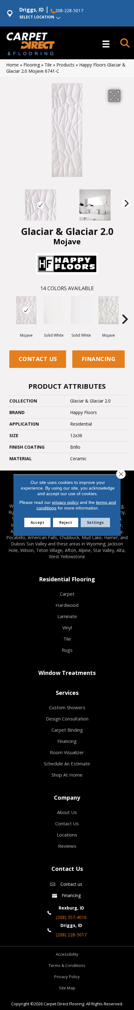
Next (125, 202)
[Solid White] (53, 310)
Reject (65, 522)
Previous (9, 202)
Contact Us (38, 359)
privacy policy (65, 502)
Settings (95, 522)
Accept (37, 522)
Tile (48, 65)
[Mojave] (26, 310)
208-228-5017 (69, 10)
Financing (99, 359)
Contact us (71, 884)
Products (65, 65)
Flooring (31, 65)
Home (12, 65)
